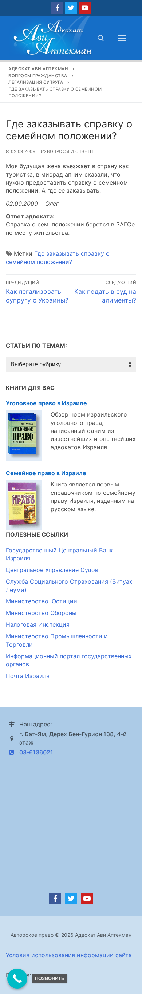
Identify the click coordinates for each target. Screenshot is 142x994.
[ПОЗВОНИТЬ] (17, 979)
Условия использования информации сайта (69, 955)
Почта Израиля (28, 675)
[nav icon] (121, 38)
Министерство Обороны (41, 612)
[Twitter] (71, 8)
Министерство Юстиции (41, 601)
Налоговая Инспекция (38, 624)
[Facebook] (57, 8)
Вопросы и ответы (70, 151)
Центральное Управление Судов (52, 569)
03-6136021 (36, 752)
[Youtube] (85, 8)
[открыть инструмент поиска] (101, 38)
